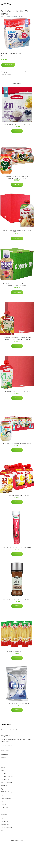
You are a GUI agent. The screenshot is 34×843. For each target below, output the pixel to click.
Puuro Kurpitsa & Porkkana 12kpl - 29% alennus (17, 495)
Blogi (2, 818)
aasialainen (4, 754)
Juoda (3, 761)
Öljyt (2, 789)
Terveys (3, 804)
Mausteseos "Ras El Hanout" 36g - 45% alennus (17, 599)
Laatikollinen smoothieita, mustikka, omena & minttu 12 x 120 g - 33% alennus (17, 285)
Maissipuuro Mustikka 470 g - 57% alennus (17, 124)
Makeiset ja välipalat (7, 776)
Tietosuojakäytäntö (7, 828)
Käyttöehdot (4, 824)
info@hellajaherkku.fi (7, 745)
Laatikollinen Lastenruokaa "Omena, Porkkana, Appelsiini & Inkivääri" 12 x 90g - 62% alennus (17, 338)
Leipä (2, 770)
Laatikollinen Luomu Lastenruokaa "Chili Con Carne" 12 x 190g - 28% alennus (17, 177)
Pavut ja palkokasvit (7, 798)
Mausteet (4, 786)
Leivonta (3, 773)
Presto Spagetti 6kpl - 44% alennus (17, 651)
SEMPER (18, 53)
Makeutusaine (5, 779)
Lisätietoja (8, 64)
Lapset (3, 767)
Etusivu (3, 16)
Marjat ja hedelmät (6, 782)
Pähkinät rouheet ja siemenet (9, 792)
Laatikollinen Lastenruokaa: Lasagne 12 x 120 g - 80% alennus (17, 231)
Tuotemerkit (12, 53)
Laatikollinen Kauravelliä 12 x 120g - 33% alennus (17, 391)
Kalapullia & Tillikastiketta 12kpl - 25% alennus (17, 443)
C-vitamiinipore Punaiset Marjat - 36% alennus (17, 547)
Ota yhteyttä (4, 821)
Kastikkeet (4, 764)
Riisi (2, 801)
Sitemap (3, 831)
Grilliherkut (4, 758)
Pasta (3, 795)
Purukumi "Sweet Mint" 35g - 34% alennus (17, 703)
